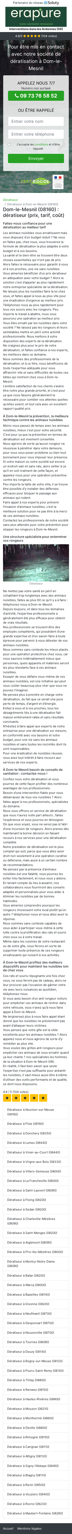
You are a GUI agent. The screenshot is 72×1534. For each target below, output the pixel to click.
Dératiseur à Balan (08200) (26, 1275)
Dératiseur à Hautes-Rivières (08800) (33, 1399)
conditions (41, 144)
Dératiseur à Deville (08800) (27, 1428)
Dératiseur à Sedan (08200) (26, 1209)
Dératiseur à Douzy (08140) (26, 1352)
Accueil (8, 1528)
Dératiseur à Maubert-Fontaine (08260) (35, 1513)
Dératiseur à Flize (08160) (25, 1124)
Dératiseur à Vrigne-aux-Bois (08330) (34, 1162)
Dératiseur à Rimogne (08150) (28, 1437)
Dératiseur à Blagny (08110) (26, 1475)
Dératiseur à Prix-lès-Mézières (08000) (35, 1252)
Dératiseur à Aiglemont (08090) (29, 1242)
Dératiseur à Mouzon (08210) (27, 1409)
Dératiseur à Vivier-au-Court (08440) (33, 1152)
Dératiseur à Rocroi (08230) (27, 1504)
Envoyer (36, 158)
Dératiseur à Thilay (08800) (26, 1380)
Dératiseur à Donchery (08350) (29, 1133)
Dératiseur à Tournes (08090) (28, 1342)
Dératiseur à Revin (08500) (26, 1485)
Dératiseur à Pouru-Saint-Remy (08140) (35, 1371)
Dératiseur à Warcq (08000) (26, 1285)
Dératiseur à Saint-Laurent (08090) (32, 1190)
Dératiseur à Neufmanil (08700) (29, 1313)
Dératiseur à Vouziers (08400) (28, 1494)
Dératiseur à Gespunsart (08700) (30, 1323)
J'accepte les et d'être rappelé (38, 146)
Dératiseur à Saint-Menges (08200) (32, 1233)
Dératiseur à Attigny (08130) (27, 1456)
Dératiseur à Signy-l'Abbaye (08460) (33, 1466)
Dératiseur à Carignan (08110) (28, 1447)
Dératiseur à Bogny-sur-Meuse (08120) (35, 1361)
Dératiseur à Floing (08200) (26, 1200)
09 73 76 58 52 (38, 96)
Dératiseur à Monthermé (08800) (30, 1418)
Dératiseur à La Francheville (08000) (33, 1181)
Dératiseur (10, 200)
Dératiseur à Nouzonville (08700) (30, 1332)
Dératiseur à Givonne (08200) (28, 1304)
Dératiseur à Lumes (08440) (27, 1143)
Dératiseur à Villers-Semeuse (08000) (34, 1171)
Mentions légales (29, 1528)
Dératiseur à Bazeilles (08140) (28, 1294)
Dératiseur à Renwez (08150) (27, 1390)
